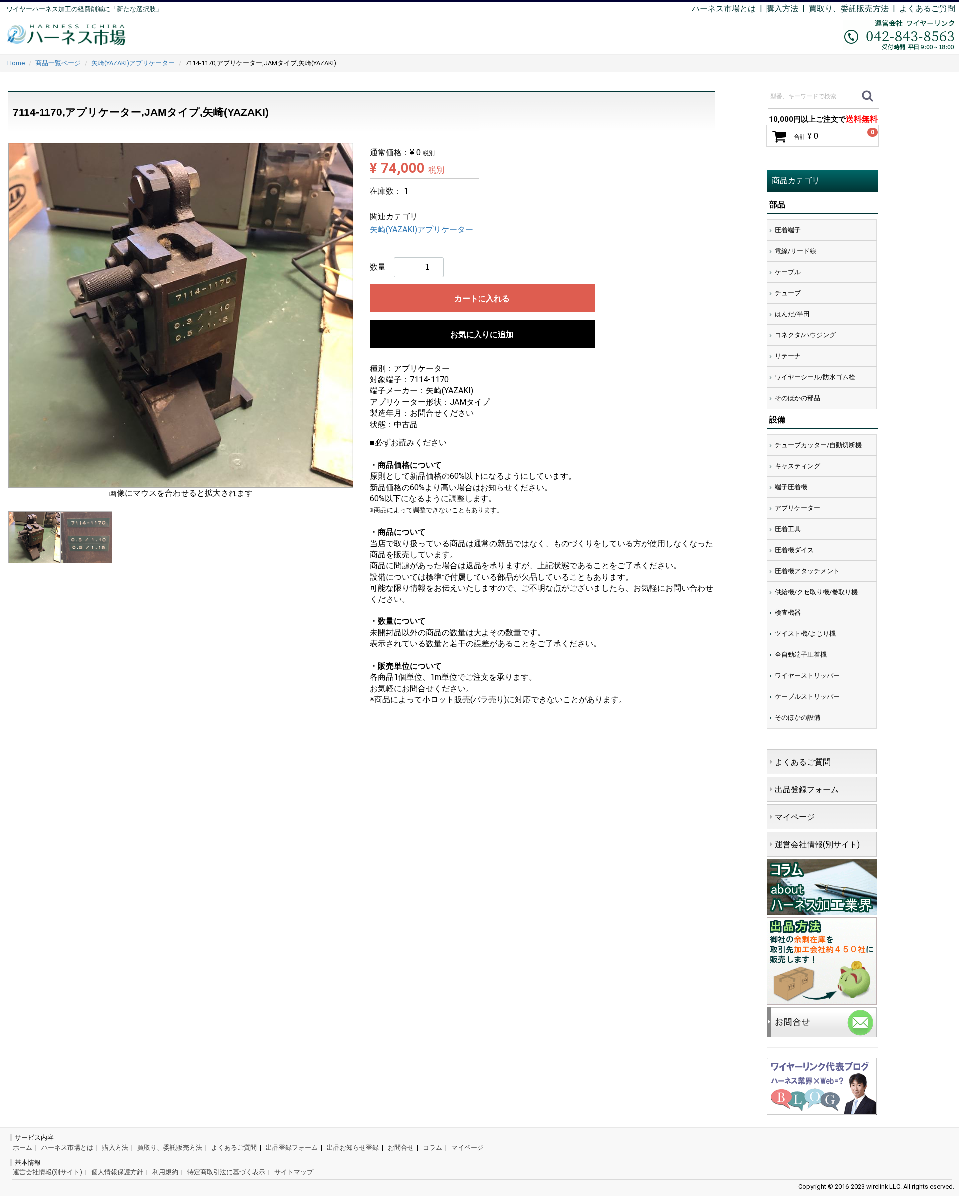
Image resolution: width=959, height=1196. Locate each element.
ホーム (22, 1147)
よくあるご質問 (927, 8)
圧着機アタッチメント (807, 571)
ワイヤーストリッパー (807, 675)
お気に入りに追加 (482, 334)
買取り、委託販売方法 (169, 1147)
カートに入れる (482, 298)
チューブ (788, 293)
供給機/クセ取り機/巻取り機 (816, 592)
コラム (432, 1147)
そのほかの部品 (797, 398)
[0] (779, 136)
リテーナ (788, 356)
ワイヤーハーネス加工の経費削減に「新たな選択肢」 (84, 9)
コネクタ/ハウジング (805, 335)
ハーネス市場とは (724, 8)
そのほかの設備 (797, 717)
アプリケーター (797, 508)
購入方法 (782, 8)
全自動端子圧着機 (801, 654)
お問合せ (401, 1147)
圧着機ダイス (794, 550)
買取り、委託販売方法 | (854, 8)
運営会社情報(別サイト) (817, 844)
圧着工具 (788, 529)
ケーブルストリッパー (807, 696)
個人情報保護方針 (117, 1172)
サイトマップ (293, 1172)
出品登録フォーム (807, 789)
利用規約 (165, 1172)
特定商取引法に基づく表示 (226, 1172)
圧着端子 (788, 230)
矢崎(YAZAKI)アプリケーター (421, 230)
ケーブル (788, 272)
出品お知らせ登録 (353, 1147)
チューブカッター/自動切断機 (818, 445)
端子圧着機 (791, 487)
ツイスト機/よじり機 (805, 633)
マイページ (795, 817)
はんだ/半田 (792, 314)
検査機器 (788, 612)
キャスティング (797, 466)
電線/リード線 (795, 251)
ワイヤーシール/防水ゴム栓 (815, 377)
